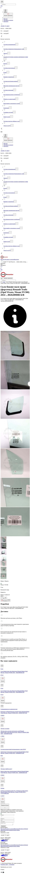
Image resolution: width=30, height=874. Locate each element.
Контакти (16, 259)
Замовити (3, 826)
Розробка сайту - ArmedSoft (7, 864)
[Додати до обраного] (8, 600)
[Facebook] (3, 841)
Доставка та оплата (9, 259)
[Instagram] (5, 841)
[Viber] (7, 841)
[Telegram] (1, 841)
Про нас (3, 259)
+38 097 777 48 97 (5, 26)
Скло (4, 282)
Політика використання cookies (12, 830)
